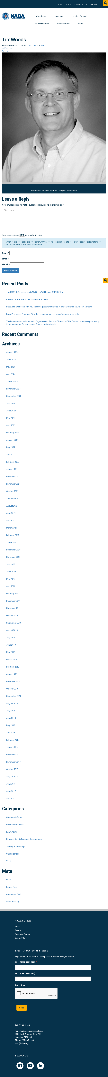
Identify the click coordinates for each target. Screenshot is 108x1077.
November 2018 (13, 681)
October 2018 (12, 689)
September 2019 (13, 623)
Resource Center (80, 4)
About (81, 23)
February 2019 (12, 667)
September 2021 (13, 498)
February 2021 (12, 535)
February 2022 (12, 462)
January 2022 (12, 469)
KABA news (11, 832)
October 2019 (12, 615)
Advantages (40, 16)
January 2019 (12, 674)
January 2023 (12, 440)
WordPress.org (12, 902)
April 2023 (10, 425)
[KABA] (13, 16)
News (60, 4)
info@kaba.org (21, 1043)
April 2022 (10, 455)
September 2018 (13, 696)
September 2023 (13, 396)
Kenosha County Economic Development (24, 839)
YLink (8, 861)
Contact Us (95, 4)
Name (5, 253)
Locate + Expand (79, 16)
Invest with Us (63, 23)
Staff (43, 45)
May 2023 (10, 418)
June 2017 (11, 791)
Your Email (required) (26, 973)
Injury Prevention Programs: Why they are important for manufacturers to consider (42, 314)
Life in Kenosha (42, 23)
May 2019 (10, 652)
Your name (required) (26, 962)
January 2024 (12, 381)
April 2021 (10, 520)
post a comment (69, 191)
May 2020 (10, 579)
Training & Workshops (15, 846)
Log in (9, 880)
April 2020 (10, 586)
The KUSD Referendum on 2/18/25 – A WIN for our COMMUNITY (34, 292)
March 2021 (11, 528)
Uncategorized (12, 854)
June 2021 (11, 513)
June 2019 (11, 645)
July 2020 (10, 564)
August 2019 (12, 630)
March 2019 (11, 659)
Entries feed (11, 887)
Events (68, 4)
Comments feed (13, 894)
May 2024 (10, 367)
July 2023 (10, 403)
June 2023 (11, 411)
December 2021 (13, 476)
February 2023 (12, 433)
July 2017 (10, 784)
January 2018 (12, 747)
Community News (14, 817)
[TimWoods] (54, 117)
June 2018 (11, 718)
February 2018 (12, 740)
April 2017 (10, 798)
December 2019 (13, 601)
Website (6, 264)
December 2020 (13, 550)
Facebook (19, 1065)
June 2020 (11, 572)
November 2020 (13, 557)
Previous (7, 48)
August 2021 (12, 506)
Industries (59, 16)
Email (5, 259)
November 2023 (13, 389)
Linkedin (40, 1065)
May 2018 (10, 725)
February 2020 (12, 594)
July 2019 (10, 637)
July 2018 (10, 711)
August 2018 (12, 703)
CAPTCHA (20, 985)
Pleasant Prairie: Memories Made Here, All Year (27, 299)
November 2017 (13, 762)
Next (5, 51)
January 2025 (12, 352)
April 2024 (10, 374)
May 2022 (10, 447)
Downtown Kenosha (15, 824)
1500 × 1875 (33, 45)
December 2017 (13, 755)
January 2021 (12, 542)
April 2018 (10, 733)
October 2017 (12, 769)
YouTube (30, 1065)
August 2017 (12, 776)
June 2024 (11, 359)
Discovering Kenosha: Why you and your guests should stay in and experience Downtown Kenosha (49, 307)
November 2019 (13, 608)
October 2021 (12, 491)
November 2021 (13, 484)
